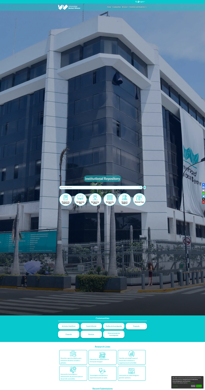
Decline (193, 386)
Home (109, 7)
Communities (116, 7)
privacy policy (191, 382)
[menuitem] (138, 2)
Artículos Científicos (68, 326)
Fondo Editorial (91, 326)
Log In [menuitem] (142, 2)
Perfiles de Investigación (114, 326)
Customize (175, 386)
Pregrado (69, 334)
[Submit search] (136, 2)
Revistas (91, 334)
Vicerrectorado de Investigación (114, 334)
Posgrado (136, 326)
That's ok (199, 386)
